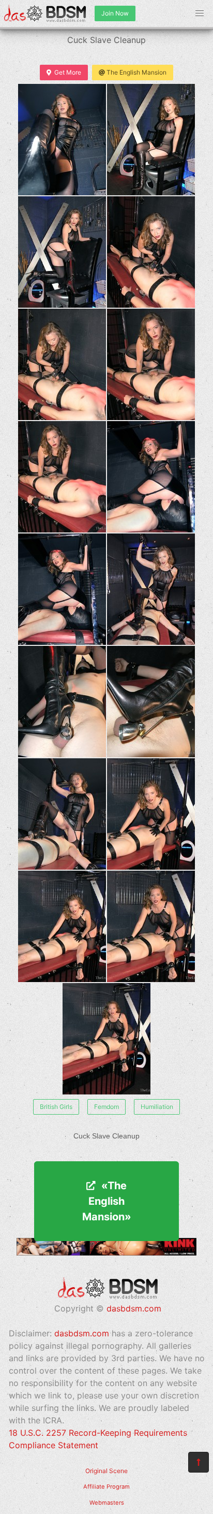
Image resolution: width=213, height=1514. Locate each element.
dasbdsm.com (133, 1308)
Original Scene (106, 1471)
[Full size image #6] (62, 476)
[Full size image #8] (62, 589)
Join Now (115, 13)
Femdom (106, 1107)
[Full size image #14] (62, 926)
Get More (67, 72)
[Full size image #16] (106, 1038)
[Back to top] (198, 1462)
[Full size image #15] (151, 926)
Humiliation (157, 1107)
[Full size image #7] (151, 476)
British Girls (56, 1107)
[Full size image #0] (62, 139)
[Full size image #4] (62, 364)
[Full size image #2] (62, 252)
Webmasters (106, 1502)
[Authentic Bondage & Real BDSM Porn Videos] (106, 1252)
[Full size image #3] (151, 252)
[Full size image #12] (62, 814)
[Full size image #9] (151, 589)
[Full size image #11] (151, 701)
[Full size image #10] (62, 701)
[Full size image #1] (151, 139)
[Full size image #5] (151, 364)
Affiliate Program (106, 1486)
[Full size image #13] (151, 814)
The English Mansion (136, 72)
